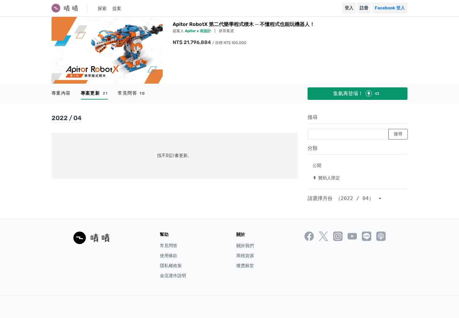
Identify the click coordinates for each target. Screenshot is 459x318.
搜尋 (313, 117)
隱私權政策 (171, 265)
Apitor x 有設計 (198, 31)
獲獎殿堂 (245, 265)
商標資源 (245, 255)
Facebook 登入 (390, 8)
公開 (317, 165)
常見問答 (131, 93)
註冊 (364, 8)
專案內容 (61, 93)
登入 (349, 8)
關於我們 (245, 245)
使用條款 (168, 255)
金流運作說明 (173, 275)
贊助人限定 (326, 178)
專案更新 (94, 93)
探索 (102, 8)
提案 (116, 8)
